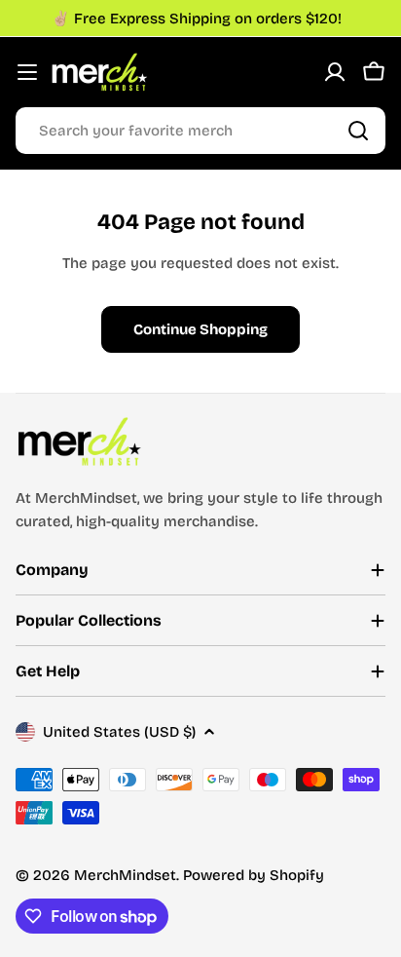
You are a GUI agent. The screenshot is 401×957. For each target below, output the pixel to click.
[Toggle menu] (27, 72)
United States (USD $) (119, 732)
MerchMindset (125, 875)
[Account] (334, 72)
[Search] (358, 130)
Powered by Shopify (253, 875)
